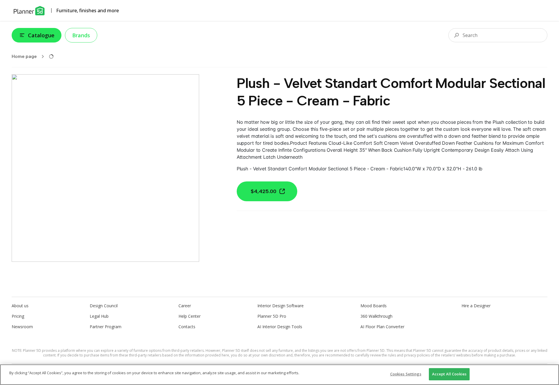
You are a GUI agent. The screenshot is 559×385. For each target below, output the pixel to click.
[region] (279, 374)
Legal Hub (99, 316)
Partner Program (105, 326)
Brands (81, 35)
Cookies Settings (405, 374)
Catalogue (41, 35)
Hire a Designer (476, 305)
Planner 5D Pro (271, 316)
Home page (24, 56)
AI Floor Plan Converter (382, 326)
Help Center (189, 316)
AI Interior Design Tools (279, 326)
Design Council (104, 305)
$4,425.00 (263, 191)
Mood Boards (373, 305)
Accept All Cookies (449, 374)
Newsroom (22, 326)
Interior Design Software (280, 305)
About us (20, 305)
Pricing (18, 316)
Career (184, 305)
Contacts (186, 326)
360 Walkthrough (376, 316)
